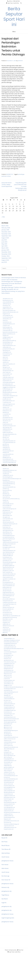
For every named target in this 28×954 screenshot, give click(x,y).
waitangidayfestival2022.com (9, 461)
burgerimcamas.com (8, 829)
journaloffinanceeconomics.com (11, 820)
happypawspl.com (7, 540)
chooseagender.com (7, 315)
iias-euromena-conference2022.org (11, 498)
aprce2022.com (6, 435)
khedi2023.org (6, 480)
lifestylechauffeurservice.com (10, 392)
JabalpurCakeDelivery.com (9, 334)
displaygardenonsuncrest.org (10, 617)
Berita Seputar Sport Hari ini (14, 17)
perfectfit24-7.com (7, 545)
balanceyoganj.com (7, 327)
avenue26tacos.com (8, 683)
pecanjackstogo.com (9, 705)
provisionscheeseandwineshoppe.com (12, 478)
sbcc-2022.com (6, 439)
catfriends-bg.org (7, 303)
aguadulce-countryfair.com (9, 579)
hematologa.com (8, 657)
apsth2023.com (6, 456)
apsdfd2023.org (6, 449)
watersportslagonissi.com (9, 404)
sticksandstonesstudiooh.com (11, 737)
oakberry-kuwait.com (8, 559)
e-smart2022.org (6, 414)
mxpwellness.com (8, 744)
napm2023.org (6, 447)
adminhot (20, 60)
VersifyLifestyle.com (7, 344)
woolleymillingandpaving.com (11, 730)
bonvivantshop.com (7, 354)
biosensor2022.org (7, 490)
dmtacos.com (7, 650)
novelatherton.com (8, 805)
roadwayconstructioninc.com (9, 602)
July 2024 (4, 262)
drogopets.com (6, 622)
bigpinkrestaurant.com (8, 379)
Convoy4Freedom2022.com (9, 442)
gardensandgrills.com (9, 767)
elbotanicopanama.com (8, 522)
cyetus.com (5, 422)
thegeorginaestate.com (8, 592)
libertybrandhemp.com (9, 792)
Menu (14, 31)
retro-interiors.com (7, 409)
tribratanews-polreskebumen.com (12, 812)
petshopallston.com (8, 682)
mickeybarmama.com (8, 600)
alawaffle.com (7, 695)
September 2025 (6, 236)
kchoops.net (7, 777)
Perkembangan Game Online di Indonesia (14, 277)
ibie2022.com (6, 437)
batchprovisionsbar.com (8, 607)
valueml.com (6, 362)
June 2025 (4, 242)
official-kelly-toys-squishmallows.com (11, 615)
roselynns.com (6, 325)
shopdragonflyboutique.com (9, 604)
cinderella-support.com (8, 377)
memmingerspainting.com (9, 382)
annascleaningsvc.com (9, 713)
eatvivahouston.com (9, 667)
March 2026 (5, 226)
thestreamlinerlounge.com (10, 802)
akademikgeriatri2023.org (9, 482)
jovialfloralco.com (7, 399)
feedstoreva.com (7, 620)
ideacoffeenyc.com (7, 532)
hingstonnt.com (6, 313)
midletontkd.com (8, 765)
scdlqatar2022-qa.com (8, 475)
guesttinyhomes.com (9, 660)
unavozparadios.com (8, 518)
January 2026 (5, 230)
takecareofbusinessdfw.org (9, 340)
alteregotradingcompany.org (9, 434)
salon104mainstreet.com (8, 552)
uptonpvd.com (7, 732)
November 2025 (6, 234)
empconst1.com (6, 375)
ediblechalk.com (6, 624)
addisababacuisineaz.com (10, 827)
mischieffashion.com (7, 405)
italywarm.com (7, 819)
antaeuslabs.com (7, 347)
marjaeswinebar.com (8, 528)
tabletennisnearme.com (8, 625)
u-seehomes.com (7, 402)
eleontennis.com (7, 420)
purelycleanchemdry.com (9, 349)
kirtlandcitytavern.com (9, 780)
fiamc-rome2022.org (7, 572)
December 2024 (6, 252)
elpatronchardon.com (8, 569)
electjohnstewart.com (9, 809)
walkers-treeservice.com (9, 738)
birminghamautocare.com (9, 584)
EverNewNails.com (7, 394)
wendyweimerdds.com (8, 370)
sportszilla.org (6, 605)
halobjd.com (5, 335)
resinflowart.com (8, 677)
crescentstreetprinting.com (10, 652)
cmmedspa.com (7, 764)
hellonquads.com (7, 513)
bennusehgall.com (7, 505)
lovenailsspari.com (7, 557)
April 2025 (4, 246)
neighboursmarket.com (9, 795)
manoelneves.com (7, 322)
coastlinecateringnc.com (9, 645)
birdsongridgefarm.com (9, 787)
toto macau (5, 864)
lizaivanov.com (7, 658)
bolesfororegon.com (9, 799)
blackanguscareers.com (9, 797)
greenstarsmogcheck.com (9, 538)
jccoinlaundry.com (7, 525)
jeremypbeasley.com (8, 384)
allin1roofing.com (8, 757)
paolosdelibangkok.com (8, 595)
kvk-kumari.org (7, 822)
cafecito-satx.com (8, 702)
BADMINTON (9, 174)
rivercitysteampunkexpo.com (11, 775)
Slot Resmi (5, 899)
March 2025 (5, 248)
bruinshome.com (8, 712)
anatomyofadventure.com (10, 760)
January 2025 (5, 250)
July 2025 (4, 240)
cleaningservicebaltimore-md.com (12, 640)
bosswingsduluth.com (8, 582)
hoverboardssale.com (8, 317)
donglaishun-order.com (8, 570)
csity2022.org (6, 502)
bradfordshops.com (7, 424)
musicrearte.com (7, 610)
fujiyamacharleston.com (8, 567)
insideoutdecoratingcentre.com (10, 395)
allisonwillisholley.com (9, 748)
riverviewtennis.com (7, 614)
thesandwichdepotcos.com (9, 385)
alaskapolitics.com (7, 318)
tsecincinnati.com (7, 507)
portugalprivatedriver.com (9, 547)
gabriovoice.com (8, 675)
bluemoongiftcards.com (9, 774)
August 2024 (5, 260)
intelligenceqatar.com (8, 337)
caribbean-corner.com (9, 772)
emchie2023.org (6, 485)
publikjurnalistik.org (8, 815)
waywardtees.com (7, 307)
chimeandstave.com (8, 670)
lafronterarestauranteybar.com (11, 718)
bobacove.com (6, 597)
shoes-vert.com (6, 520)
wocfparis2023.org (7, 472)
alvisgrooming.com (7, 590)
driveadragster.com (8, 655)
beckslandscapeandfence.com (11, 642)
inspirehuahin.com (7, 380)
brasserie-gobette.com (8, 609)
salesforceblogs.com (8, 328)
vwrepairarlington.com (9, 638)
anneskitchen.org (8, 690)
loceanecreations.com (9, 785)
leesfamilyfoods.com (8, 417)
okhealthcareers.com (8, 298)
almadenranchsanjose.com (9, 425)
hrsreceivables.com (7, 374)
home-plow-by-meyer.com (10, 662)
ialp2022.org (5, 492)
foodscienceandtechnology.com (11, 824)
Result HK (4, 838)
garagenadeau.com (7, 390)
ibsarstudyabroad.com (8, 503)
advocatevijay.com (7, 427)
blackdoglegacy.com (8, 665)
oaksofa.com (6, 627)
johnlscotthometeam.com (9, 400)
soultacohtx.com (6, 629)
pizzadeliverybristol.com (8, 537)
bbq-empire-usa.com (8, 619)
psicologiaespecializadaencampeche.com (14, 648)
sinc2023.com (6, 473)
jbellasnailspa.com (7, 587)
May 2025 (4, 244)
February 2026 (6, 228)
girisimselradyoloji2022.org (9, 487)
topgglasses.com (8, 685)
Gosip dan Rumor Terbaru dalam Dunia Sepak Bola (7, 184)
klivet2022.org (6, 493)
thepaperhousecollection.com (11, 747)
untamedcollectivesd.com (10, 742)
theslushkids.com (8, 723)
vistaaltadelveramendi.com (10, 643)
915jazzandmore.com (8, 577)
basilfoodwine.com (8, 769)
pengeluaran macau (7, 883)
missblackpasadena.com (10, 688)
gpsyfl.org (5, 632)
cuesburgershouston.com (10, 647)
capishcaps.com (6, 630)
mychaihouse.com (7, 589)
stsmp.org (5, 320)
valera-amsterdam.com (9, 790)
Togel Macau (5, 895)
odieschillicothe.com (7, 534)
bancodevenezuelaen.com (9, 310)
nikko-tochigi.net (8, 770)
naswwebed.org (6, 430)
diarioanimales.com (7, 515)
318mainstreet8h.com (8, 555)
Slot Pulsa (4, 841)
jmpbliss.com (6, 365)
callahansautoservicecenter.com (10, 542)
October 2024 (5, 256)
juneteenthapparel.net (9, 817)
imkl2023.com (6, 452)
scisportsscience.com (9, 825)
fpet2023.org (6, 412)
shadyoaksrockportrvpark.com (10, 523)
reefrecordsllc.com (8, 693)
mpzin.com (5, 357)
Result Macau (5, 845)
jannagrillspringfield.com (8, 565)
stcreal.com (5, 359)
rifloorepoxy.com (8, 728)
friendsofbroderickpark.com (9, 562)
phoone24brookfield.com (9, 599)
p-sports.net (7, 678)
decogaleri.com (6, 517)
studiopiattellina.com (8, 564)
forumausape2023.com (8, 451)
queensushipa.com (7, 369)
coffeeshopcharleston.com (9, 550)
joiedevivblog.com (8, 789)
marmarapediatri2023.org (9, 483)
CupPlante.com (6, 355)
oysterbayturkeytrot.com (10, 717)
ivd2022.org (5, 500)
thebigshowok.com (8, 668)
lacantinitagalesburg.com (9, 535)
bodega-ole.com (8, 800)
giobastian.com (7, 725)
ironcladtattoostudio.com (10, 710)
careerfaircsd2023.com (8, 454)
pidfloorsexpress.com (8, 308)
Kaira (15, 950)
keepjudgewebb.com (9, 759)
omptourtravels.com (8, 810)
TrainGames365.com (7, 330)
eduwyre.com (6, 407)
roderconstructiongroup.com (9, 508)
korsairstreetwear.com (9, 680)
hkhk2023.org (6, 445)
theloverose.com (8, 673)
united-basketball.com (9, 698)
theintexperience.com (8, 300)
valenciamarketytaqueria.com (11, 692)
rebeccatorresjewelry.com (9, 364)
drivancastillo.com (8, 762)
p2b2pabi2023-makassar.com (10, 470)
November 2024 (6, 254)
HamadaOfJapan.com (8, 342)
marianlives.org (6, 305)
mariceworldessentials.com (9, 574)
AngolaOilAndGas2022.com (9, 441)
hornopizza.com (8, 653)
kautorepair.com (6, 527)
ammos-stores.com (8, 784)
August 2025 (5, 238)
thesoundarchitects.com (9, 755)
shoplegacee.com (7, 352)
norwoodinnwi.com (8, 794)
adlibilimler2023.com (7, 429)
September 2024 (6, 258)
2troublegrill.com (8, 733)
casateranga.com (8, 735)
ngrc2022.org (6, 415)
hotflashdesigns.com (8, 389)
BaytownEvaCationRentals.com (10, 332)
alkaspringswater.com (8, 554)
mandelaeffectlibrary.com (9, 323)
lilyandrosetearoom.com (9, 720)
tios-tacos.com (7, 700)
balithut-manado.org (7, 432)
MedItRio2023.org (7, 457)
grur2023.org (6, 444)
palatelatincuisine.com (9, 663)
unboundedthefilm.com (8, 302)
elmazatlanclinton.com (8, 530)
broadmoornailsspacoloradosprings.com (13, 687)
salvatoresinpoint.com (8, 397)
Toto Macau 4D (6, 849)
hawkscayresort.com (8, 512)
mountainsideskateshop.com (11, 779)
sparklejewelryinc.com (9, 708)
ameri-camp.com (6, 372)
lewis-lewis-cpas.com (8, 419)
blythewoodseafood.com (9, 594)
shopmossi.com (7, 740)
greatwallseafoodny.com (10, 672)
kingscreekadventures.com (9, 345)
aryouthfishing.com (8, 697)
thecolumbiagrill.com (7, 477)
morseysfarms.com (7, 612)
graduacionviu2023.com (9, 703)
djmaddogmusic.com (9, 754)
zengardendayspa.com (9, 707)
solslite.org (6, 750)
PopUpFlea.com (6, 360)
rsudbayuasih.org (8, 814)
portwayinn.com (7, 752)
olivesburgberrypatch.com (10, 722)
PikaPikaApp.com (7, 338)
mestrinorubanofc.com (9, 804)
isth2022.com (6, 468)
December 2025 (6, 232)
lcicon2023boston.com (8, 459)
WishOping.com (6, 350)
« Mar (3, 217)
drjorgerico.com (6, 367)
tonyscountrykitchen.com (9, 585)
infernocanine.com (8, 745)
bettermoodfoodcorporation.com (10, 312)
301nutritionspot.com (9, 782)
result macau (5, 872)
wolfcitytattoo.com (8, 715)
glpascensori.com (8, 727)
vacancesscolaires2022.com (9, 462)
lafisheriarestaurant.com (8, 575)
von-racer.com (6, 549)
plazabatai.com (6, 510)
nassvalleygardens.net (9, 807)
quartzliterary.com (7, 560)
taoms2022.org (6, 497)
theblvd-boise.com (7, 410)
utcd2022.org (6, 488)
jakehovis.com (6, 580)
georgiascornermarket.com (9, 544)
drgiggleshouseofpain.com (9, 387)
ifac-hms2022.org (7, 495)
